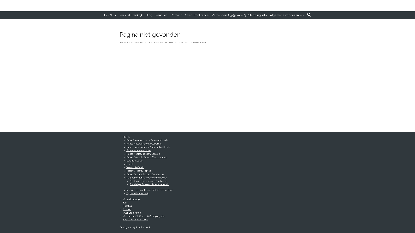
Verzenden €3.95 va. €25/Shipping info (144, 216)
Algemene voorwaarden (135, 219)
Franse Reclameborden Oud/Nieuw (145, 174)
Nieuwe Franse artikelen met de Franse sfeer (149, 190)
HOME (126, 137)
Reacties (127, 206)
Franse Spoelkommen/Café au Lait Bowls (148, 147)
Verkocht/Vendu (135, 167)
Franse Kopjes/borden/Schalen (143, 154)
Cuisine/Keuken (134, 160)
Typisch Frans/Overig (137, 193)
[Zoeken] (309, 14)
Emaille (130, 164)
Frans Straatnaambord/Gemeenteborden (147, 140)
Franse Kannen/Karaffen (138, 150)
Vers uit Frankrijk (131, 199)
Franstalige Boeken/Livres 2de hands (149, 184)
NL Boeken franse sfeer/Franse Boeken (146, 177)
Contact (127, 209)
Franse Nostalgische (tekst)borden (144, 143)
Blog (125, 202)
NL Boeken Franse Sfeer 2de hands (148, 181)
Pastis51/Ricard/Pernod (138, 171)
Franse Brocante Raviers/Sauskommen (146, 157)
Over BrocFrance (132, 212)
